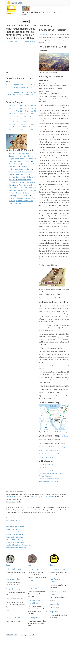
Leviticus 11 (23, 114)
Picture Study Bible (13, 589)
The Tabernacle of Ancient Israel (35, 601)
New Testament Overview (56, 580)
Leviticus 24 (26, 127)
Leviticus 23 (16, 127)
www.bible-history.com (14, 497)
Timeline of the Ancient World (49, 479)
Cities (8, 610)
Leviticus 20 (13, 124)
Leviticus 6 (31, 108)
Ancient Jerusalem (13, 579)
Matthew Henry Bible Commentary (18, 545)
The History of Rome (35, 588)
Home (8, 565)
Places (30, 581)
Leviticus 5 (22, 108)
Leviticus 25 (13, 129)
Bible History (15, 635)
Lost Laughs (54, 604)
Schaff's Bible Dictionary (14, 540)
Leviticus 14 (26, 116)
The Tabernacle (44, 467)
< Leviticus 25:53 (12, 42)
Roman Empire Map (35, 569)
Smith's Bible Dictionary (14, 534)
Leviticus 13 (16, 116)
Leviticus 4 (13, 108)
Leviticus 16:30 (44, 34)
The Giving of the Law (46, 465)
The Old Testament (45, 476)
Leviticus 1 (13, 106)
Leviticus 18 (16, 121)
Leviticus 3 (31, 106)
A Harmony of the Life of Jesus (59, 593)
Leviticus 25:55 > (30, 42)
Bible (29, 565)
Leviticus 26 (23, 129)
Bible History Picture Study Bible (43, 497)
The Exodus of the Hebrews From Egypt (52, 447)
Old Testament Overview (59, 569)
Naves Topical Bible (13, 532)
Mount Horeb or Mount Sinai (48, 450)
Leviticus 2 (22, 106)
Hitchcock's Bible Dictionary (16, 548)
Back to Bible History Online (48, 481)
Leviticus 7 (13, 111)
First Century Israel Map (15, 599)
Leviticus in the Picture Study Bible (50, 473)
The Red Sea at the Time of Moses (50, 454)
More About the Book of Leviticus (50, 471)
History (52, 565)
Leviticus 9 (31, 111)
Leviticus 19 (26, 121)
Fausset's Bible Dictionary (15, 542)
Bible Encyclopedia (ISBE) (15, 526)
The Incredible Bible (13, 618)
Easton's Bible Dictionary (15, 537)
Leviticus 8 (22, 111)
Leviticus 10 (13, 114)
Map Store (54, 612)
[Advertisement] (21, 56)
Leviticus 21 (23, 124)
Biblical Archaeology (13, 569)
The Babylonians (34, 618)
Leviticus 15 (13, 119)
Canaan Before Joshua (46, 457)
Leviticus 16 (23, 119)
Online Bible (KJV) (12, 529)
